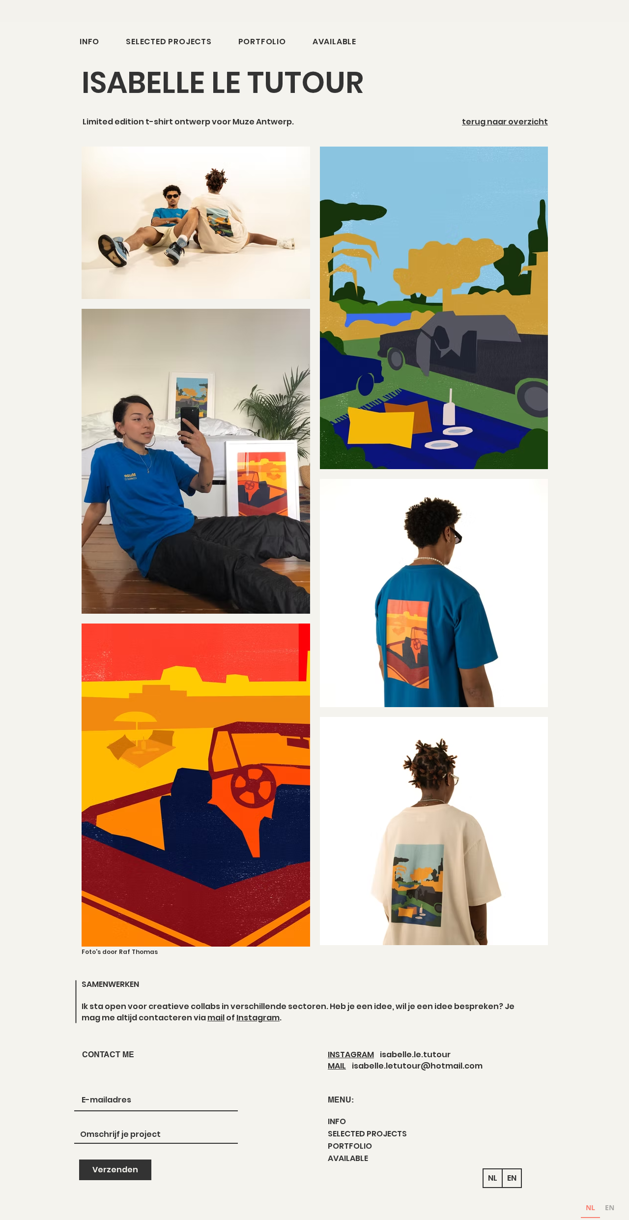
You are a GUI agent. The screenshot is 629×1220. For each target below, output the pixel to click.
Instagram (258, 1017)
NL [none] (590, 1207)
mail (216, 1017)
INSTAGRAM (351, 1054)
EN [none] (609, 1207)
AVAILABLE (348, 1158)
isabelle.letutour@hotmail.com (417, 1065)
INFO (337, 1121)
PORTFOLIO (350, 1146)
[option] (609, 1209)
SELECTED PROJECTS (367, 1133)
